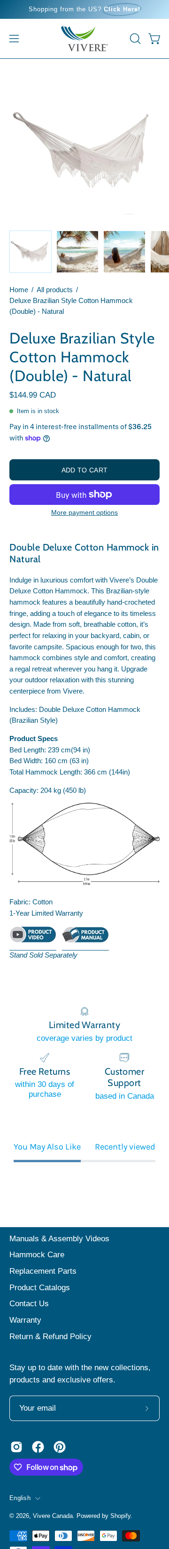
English (20, 1498)
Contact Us (29, 1303)
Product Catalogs (39, 1287)
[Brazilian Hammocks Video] (32, 938)
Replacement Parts (43, 1271)
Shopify (120, 1516)
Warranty (25, 1320)
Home (18, 290)
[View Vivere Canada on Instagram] (16, 1447)
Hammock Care (36, 1254)
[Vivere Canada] (84, 38)
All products (55, 290)
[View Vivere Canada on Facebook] (38, 1447)
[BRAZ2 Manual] (85, 938)
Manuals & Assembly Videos (59, 1238)
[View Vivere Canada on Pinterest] (60, 1447)
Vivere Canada (53, 1516)
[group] (84, 9)
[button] (134, 38)
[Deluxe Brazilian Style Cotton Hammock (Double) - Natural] (30, 252)
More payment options (84, 512)
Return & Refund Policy (50, 1336)
